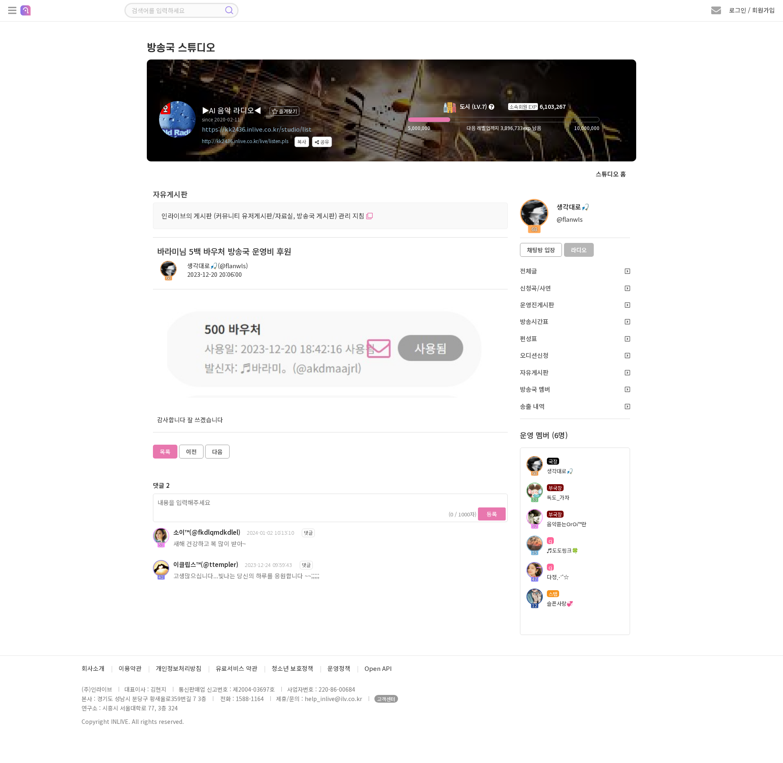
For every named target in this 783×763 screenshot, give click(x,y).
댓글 (308, 532)
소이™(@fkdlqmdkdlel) (207, 532)
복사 (301, 141)
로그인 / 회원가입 (752, 10)
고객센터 (386, 698)
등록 (492, 514)
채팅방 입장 (541, 250)
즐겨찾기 (287, 111)
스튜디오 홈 (611, 174)
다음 (217, 452)
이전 (191, 452)
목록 (165, 452)
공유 (324, 141)
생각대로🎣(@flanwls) (217, 265)
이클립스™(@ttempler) (206, 564)
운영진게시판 (537, 304)
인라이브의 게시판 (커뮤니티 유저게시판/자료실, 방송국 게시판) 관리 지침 (263, 216)
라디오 (579, 250)
